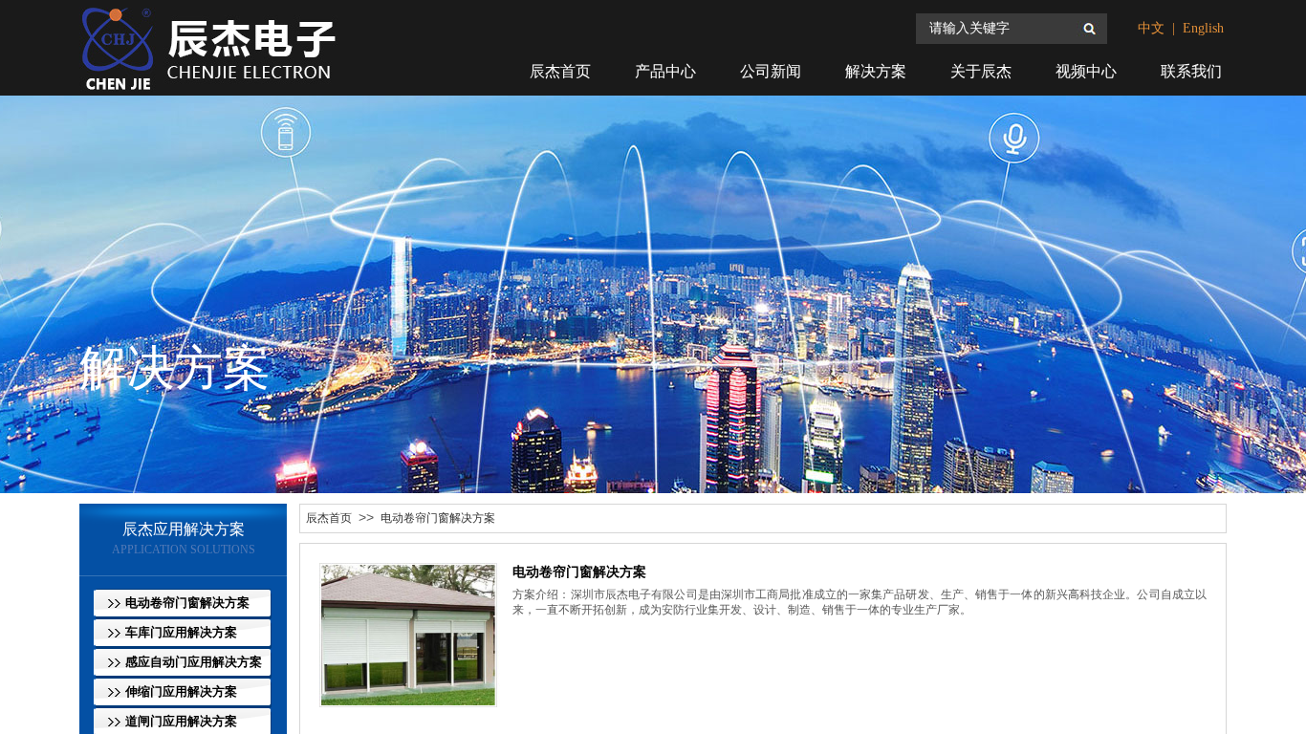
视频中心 (1086, 71)
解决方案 (875, 71)
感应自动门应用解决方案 (193, 662)
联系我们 (1191, 71)
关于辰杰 (981, 71)
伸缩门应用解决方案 (181, 691)
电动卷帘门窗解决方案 (438, 518)
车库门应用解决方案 (181, 632)
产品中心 (665, 71)
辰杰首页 (329, 518)
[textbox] (998, 28)
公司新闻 (770, 71)
